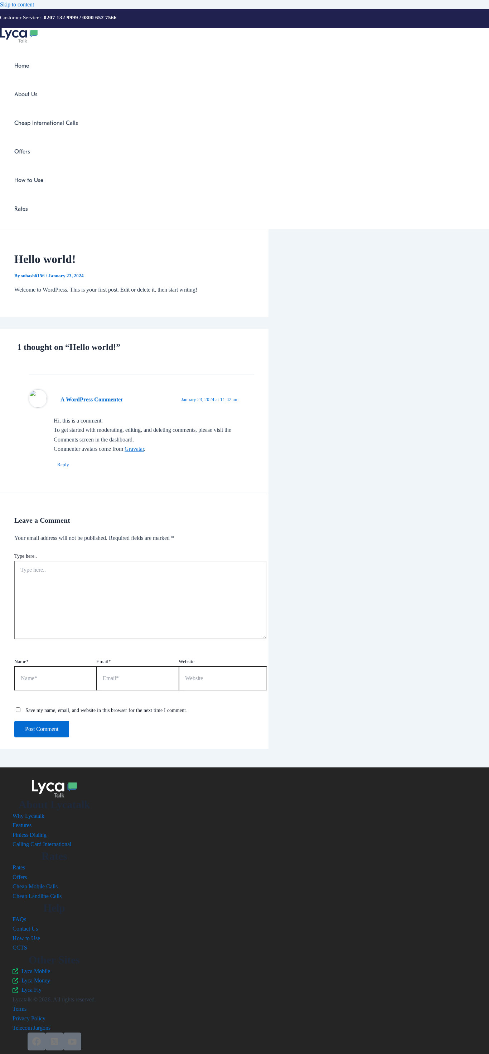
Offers (22, 151)
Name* (21, 661)
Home (21, 66)
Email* (103, 661)
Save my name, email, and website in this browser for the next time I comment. (106, 710)
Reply (63, 464)
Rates (21, 209)
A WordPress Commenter (91, 399)
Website (186, 661)
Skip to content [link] (17, 4)
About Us (26, 94)
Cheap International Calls (46, 123)
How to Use (28, 180)
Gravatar (134, 449)
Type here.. (25, 556)
